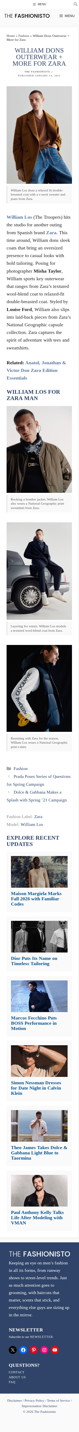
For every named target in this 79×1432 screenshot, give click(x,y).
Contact (17, 1372)
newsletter (41, 1337)
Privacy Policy (34, 1400)
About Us (17, 1377)
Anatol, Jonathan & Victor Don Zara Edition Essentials (36, 370)
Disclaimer (15, 1400)
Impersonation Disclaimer (39, 1406)
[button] (76, 4)
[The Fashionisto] (27, 16)
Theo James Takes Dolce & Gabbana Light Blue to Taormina (39, 1153)
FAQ (12, 1382)
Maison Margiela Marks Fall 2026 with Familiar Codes (36, 899)
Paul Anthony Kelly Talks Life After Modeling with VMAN (37, 1218)
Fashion (23, 36)
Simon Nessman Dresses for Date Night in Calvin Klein (36, 1088)
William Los (19, 217)
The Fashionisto (37, 71)
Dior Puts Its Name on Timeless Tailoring (34, 961)
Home (11, 36)
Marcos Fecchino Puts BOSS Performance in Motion (34, 1023)
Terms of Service (58, 1400)
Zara (51, 232)
